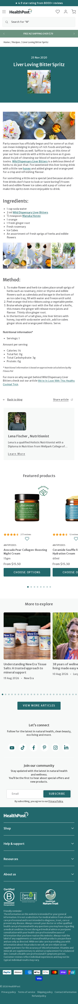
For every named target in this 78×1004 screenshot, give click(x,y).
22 (69, 694)
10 (31, 694)
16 (50, 694)
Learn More (16, 454)
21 (66, 694)
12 (37, 694)
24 (75, 694)
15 (47, 694)
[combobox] (39, 22)
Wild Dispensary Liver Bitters (30, 161)
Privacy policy (8, 992)
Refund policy (39, 996)
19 (59, 694)
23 (72, 694)
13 (40, 694)
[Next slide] (74, 34)
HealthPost (14, 986)
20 (62, 694)
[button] (58, 12)
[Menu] (4, 11)
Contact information (66, 992)
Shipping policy (45, 992)
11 (34, 694)
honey (27, 168)
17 (53, 694)
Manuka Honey (31, 216)
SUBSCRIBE (57, 793)
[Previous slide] (4, 34)
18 (56, 694)
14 (43, 694)
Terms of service (26, 992)
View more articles (39, 705)
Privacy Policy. (55, 801)
